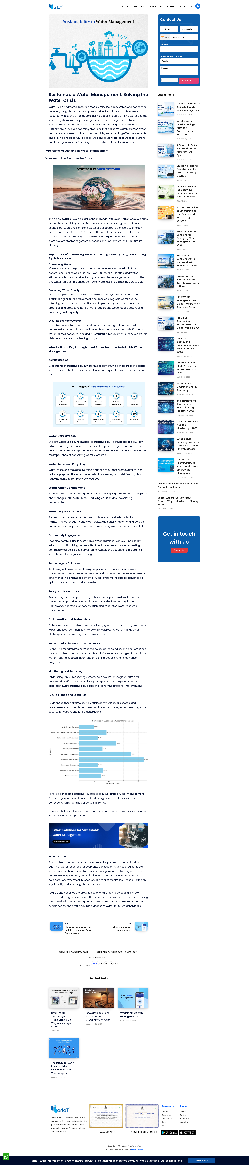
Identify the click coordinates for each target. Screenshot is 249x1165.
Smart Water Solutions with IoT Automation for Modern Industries (187, 260)
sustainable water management (74, 952)
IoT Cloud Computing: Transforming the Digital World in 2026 (188, 322)
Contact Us (179, 550)
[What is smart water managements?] (133, 998)
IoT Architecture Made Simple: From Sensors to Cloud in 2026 (187, 367)
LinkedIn (183, 1112)
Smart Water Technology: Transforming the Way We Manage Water (61, 1019)
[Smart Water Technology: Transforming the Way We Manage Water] (64, 998)
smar (108, 573)
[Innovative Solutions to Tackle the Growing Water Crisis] (98, 998)
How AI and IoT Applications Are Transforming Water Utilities (188, 281)
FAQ (163, 1126)
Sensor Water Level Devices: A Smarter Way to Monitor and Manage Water (178, 501)
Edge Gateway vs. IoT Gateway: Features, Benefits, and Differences (187, 191)
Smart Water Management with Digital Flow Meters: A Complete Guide (188, 302)
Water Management (98, 957)
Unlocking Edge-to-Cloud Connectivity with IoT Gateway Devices (188, 170)
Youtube (184, 1122)
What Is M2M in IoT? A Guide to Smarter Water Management (188, 107)
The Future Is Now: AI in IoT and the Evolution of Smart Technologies (78, 928)
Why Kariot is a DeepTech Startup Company (187, 387)
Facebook (184, 1119)
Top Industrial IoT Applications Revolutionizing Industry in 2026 (186, 405)
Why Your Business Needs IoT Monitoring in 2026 (187, 425)
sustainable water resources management (116, 952)
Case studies (168, 1115)
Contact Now (201, 1160)
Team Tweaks (137, 1150)
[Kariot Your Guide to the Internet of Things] (56, 6)
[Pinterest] (36, 128)
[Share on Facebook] (36, 114)
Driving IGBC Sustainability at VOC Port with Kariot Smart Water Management (188, 466)
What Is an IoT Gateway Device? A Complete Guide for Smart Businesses (188, 443)
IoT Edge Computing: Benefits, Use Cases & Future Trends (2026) (188, 345)
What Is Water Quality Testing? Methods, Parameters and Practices (186, 128)
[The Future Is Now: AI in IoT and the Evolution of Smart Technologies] (64, 1048)
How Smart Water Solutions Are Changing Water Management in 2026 (186, 238)
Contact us (167, 1119)
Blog (164, 1122)
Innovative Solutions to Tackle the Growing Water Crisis (98, 1016)
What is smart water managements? (122, 927)
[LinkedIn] (111, 963)
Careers (165, 1112)
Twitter (183, 1115)
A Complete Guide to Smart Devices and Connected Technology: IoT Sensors (187, 214)
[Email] (36, 135)
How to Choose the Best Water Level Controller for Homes (178, 485)
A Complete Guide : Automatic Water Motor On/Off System (188, 150)
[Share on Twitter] (36, 121)
